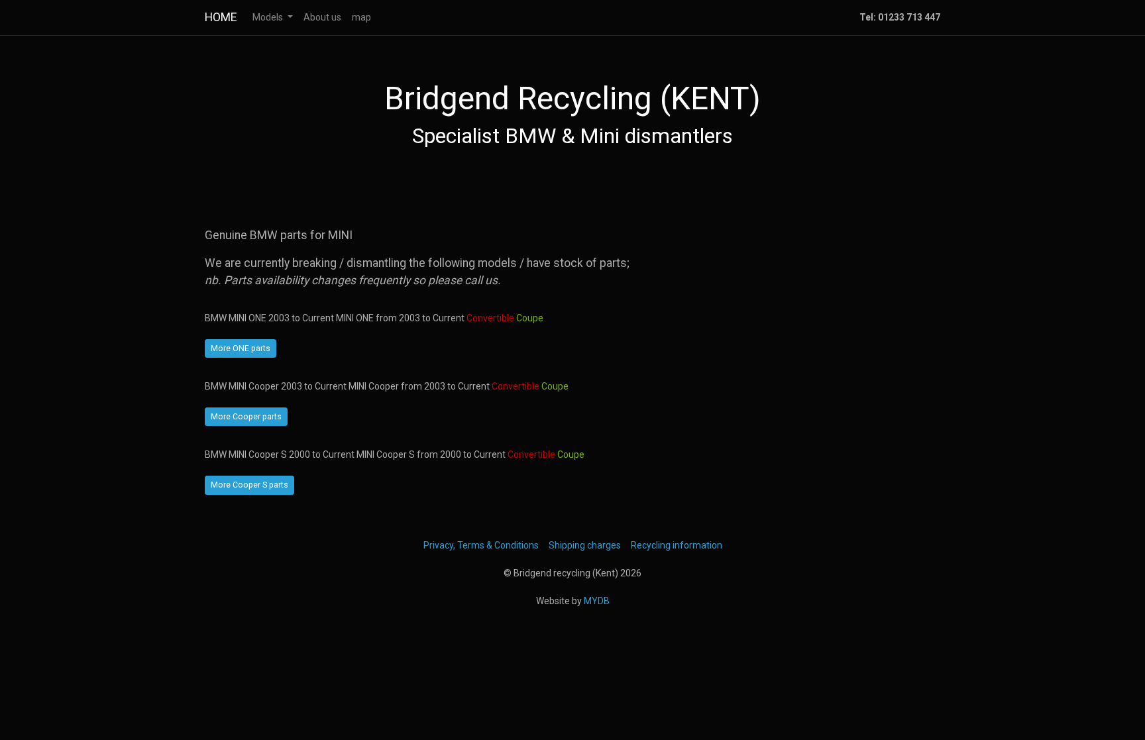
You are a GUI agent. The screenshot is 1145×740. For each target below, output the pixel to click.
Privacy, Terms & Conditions (481, 545)
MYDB (597, 601)
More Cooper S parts (249, 485)
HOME (221, 17)
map (361, 17)
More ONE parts (240, 348)
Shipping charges (585, 545)
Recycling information (676, 545)
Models (268, 17)
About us (322, 17)
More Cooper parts (246, 416)
